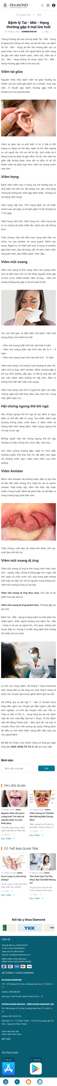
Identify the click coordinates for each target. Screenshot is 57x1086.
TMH (39, 15)
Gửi (46, 768)
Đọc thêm (6, 838)
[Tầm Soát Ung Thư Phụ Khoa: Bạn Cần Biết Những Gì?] (43, 861)
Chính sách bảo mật (10, 1031)
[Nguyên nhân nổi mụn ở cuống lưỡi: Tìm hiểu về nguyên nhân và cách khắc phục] (14, 798)
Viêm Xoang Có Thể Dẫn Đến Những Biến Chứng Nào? (42, 816)
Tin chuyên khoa (23, 15)
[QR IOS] (15, 1068)
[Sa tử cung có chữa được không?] (14, 861)
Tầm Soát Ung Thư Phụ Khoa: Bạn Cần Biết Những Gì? (43, 879)
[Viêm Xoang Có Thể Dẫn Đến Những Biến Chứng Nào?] (43, 798)
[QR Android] (42, 1068)
